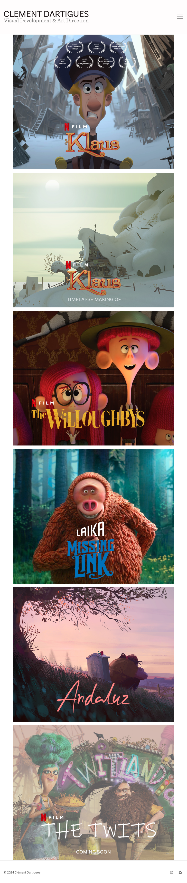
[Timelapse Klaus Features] (93, 240)
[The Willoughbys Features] (93, 378)
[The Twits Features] (93, 792)
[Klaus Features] (93, 102)
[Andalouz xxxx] (93, 654)
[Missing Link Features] (93, 516)
